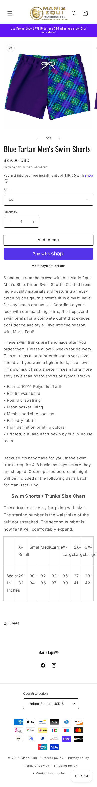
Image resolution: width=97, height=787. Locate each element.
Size (7, 190)
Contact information (51, 773)
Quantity (10, 212)
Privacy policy (78, 758)
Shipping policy (65, 765)
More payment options (49, 266)
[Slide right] (59, 138)
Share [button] (14, 623)
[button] (9, 13)
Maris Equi (29, 758)
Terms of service (37, 765)
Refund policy (53, 758)
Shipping (9, 166)
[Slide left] (37, 138)
